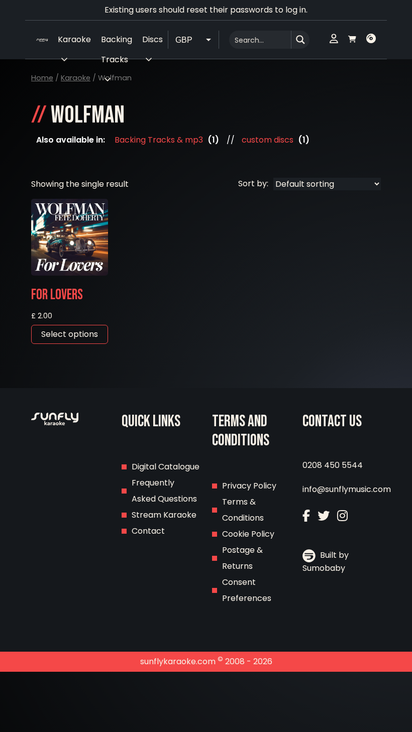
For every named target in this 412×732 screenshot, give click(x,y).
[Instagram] (342, 516)
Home (42, 78)
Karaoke (75, 78)
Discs (152, 39)
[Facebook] (306, 516)
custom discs (267, 140)
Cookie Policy (248, 534)
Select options (69, 334)
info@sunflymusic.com (346, 489)
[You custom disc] (371, 40)
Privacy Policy (249, 486)
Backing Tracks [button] (116, 42)
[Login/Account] (334, 40)
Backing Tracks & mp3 (159, 140)
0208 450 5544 (332, 465)
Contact (148, 531)
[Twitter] (324, 516)
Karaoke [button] (74, 39)
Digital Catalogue (165, 466)
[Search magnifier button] (300, 40)
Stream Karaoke (164, 515)
